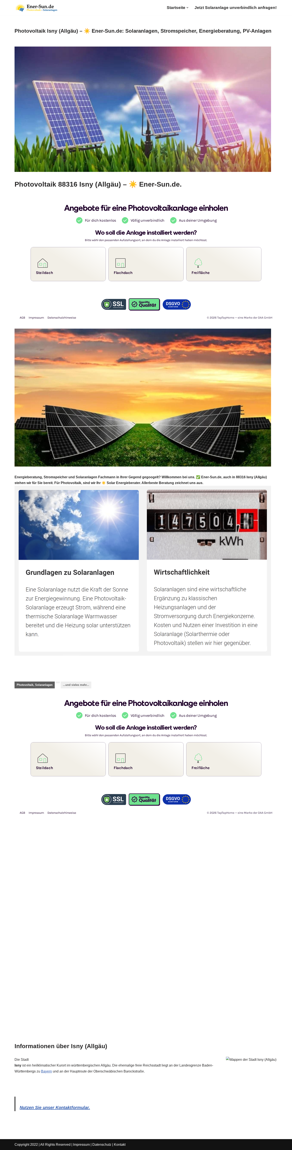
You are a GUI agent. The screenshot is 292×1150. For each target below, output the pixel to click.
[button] (187, 8)
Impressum (81, 1144)
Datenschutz (101, 1144)
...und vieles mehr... (76, 684)
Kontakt (119, 1144)
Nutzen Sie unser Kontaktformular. (55, 1107)
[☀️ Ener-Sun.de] (36, 8)
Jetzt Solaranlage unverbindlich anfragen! (236, 7)
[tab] (35, 685)
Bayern (46, 1071)
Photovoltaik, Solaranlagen (35, 684)
